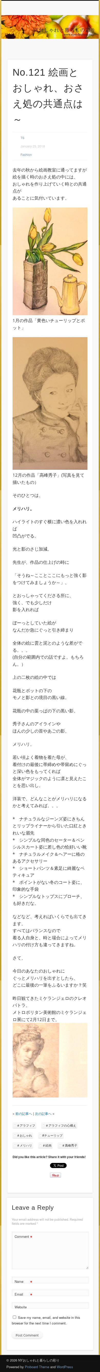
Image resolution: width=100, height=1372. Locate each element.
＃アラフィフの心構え (60, 1125)
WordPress (65, 1366)
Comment (23, 1237)
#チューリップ (52, 1135)
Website (21, 1307)
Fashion (26, 154)
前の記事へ (23, 1113)
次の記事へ (43, 1113)
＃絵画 (47, 1145)
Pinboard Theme (37, 1366)
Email (23, 1295)
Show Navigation (80, 46)
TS (22, 137)
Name (23, 1282)
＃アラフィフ (26, 1125)
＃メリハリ (24, 1145)
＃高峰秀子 (69, 1145)
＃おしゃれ (24, 1135)
